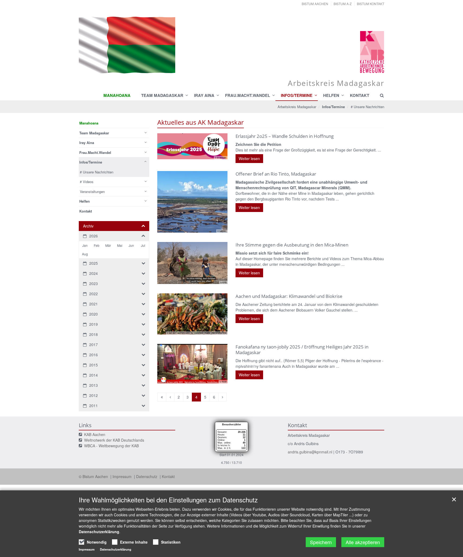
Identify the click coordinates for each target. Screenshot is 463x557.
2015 (93, 364)
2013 (93, 385)
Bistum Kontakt (370, 3)
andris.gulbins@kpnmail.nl (310, 451)
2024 (93, 273)
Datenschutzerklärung (99, 531)
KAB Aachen (94, 434)
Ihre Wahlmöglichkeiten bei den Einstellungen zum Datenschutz (168, 500)
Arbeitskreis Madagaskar (297, 106)
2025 (93, 263)
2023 (93, 283)
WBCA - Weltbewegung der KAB (111, 445)
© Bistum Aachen (94, 476)
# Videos (87, 181)
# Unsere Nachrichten (367, 106)
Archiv (88, 226)
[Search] (379, 95)
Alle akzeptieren (363, 542)
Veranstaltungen (92, 191)
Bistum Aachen (315, 3)
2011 (93, 405)
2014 (93, 375)
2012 (93, 395)
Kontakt (168, 476)
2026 (93, 235)
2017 (93, 344)
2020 (93, 314)
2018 (93, 334)
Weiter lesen (249, 158)
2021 (93, 303)
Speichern (321, 542)
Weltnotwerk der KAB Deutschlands (114, 440)
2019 (93, 324)
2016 (93, 354)
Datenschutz (147, 476)
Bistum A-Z (343, 3)
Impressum (123, 476)
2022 (93, 293)
